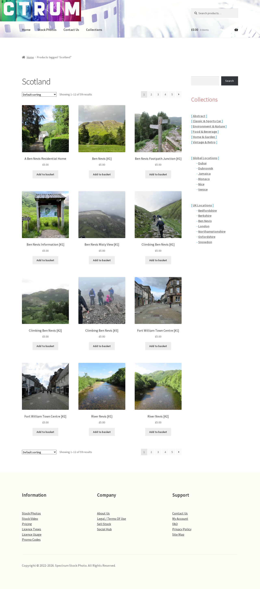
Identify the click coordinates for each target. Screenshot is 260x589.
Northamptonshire (211, 231)
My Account (180, 519)
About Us (103, 513)
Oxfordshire (206, 237)
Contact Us (71, 30)
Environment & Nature (209, 126)
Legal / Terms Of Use (111, 519)
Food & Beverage (205, 131)
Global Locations (205, 158)
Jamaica (204, 174)
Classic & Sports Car (207, 121)
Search (229, 81)
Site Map (178, 534)
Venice (203, 189)
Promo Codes (31, 539)
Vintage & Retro (204, 142)
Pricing (27, 524)
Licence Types (31, 529)
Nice (201, 184)
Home (26, 30)
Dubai (202, 163)
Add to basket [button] (45, 174)
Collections (94, 30)
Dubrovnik (205, 168)
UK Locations (202, 205)
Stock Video (30, 519)
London (203, 226)
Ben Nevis (205, 221)
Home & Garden (204, 137)
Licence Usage (31, 534)
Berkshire (204, 216)
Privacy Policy (181, 529)
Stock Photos (47, 30)
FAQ (175, 524)
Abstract (199, 116)
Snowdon (205, 242)
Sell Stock (104, 524)
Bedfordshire (207, 210)
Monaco (204, 179)
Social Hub (104, 529)
